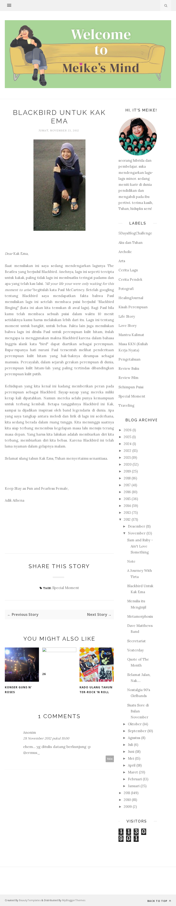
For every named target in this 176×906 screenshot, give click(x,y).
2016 (127, 492)
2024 (128, 444)
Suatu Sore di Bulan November (138, 711)
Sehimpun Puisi (130, 387)
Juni (131, 751)
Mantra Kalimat (131, 335)
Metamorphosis (140, 616)
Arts (121, 261)
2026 (128, 430)
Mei (131, 758)
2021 (127, 457)
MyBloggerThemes (73, 900)
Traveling (126, 405)
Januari (134, 786)
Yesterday (135, 650)
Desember (136, 526)
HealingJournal (130, 298)
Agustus (134, 738)
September (137, 731)
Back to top (157, 901)
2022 (127, 450)
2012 (127, 519)
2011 (127, 793)
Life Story (126, 316)
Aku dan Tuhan (130, 242)
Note (131, 561)
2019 (127, 471)
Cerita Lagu (128, 270)
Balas (110, 759)
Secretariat (136, 641)
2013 (127, 512)
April (131, 765)
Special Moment (65, 588)
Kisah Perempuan (133, 307)
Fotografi (126, 288)
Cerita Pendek (130, 279)
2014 (127, 505)
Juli (130, 744)
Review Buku (128, 368)
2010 (127, 800)
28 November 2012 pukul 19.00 (46, 738)
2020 (128, 464)
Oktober (135, 724)
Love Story (127, 325)
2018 (127, 478)
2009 (128, 806)
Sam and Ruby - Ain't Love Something (140, 546)
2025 (127, 437)
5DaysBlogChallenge (135, 233)
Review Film (128, 377)
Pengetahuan (129, 359)
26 (44, 674)
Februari (135, 779)
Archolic (125, 252)
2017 (127, 485)
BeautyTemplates (30, 900)
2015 (127, 499)
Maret (133, 772)
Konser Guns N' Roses (18, 689)
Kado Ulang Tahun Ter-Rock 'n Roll (96, 689)
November (137, 533)
